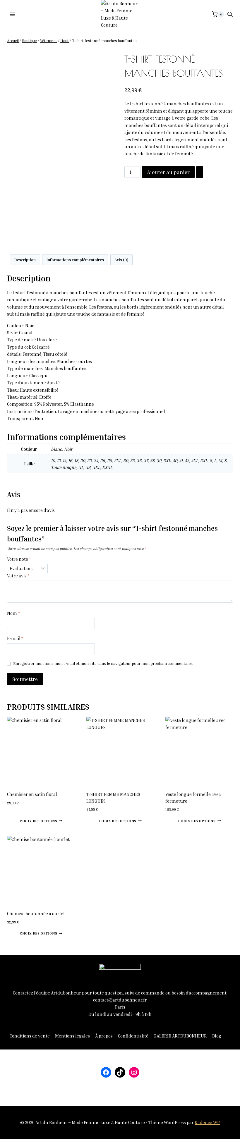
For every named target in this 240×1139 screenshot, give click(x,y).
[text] (120, 325)
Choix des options (38, 821)
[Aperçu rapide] (17, 820)
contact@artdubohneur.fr (120, 999)
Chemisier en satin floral (32, 794)
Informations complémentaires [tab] (75, 259)
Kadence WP (207, 1122)
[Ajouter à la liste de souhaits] (199, 172)
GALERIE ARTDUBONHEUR (180, 1035)
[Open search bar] (230, 14)
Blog (216, 1035)
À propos (104, 1035)
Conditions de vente (30, 1035)
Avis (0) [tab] (121, 259)
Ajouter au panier (168, 172)
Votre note (19, 559)
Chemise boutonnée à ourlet (36, 913)
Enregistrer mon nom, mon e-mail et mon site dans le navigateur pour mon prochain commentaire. (103, 663)
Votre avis (18, 575)
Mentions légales (72, 1035)
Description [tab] (25, 259)
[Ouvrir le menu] (12, 14)
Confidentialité (133, 1035)
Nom (13, 613)
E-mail (15, 638)
